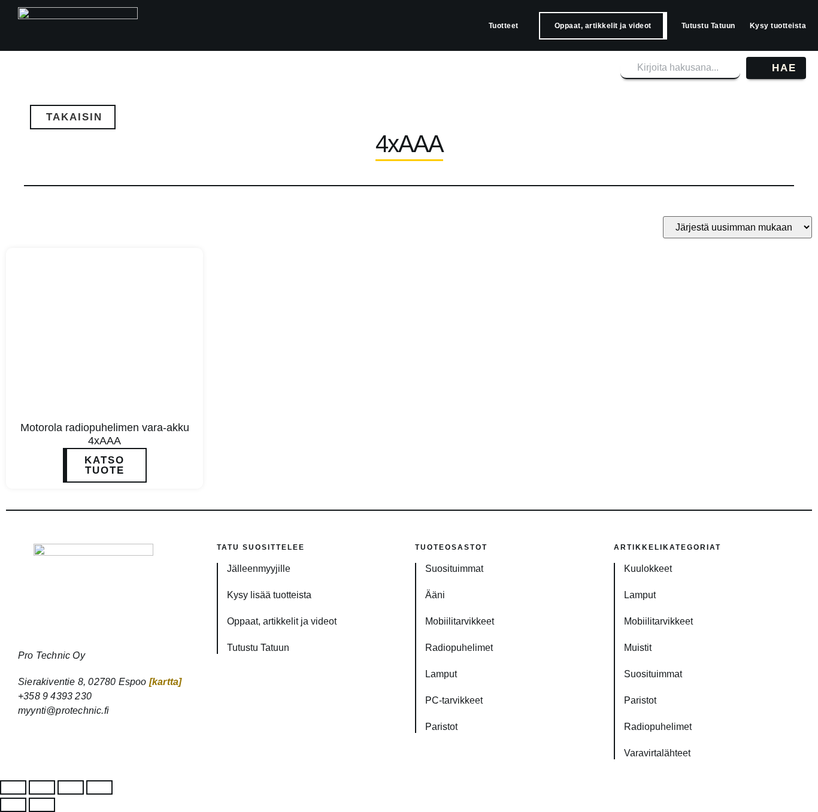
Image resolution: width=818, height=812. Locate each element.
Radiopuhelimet (459, 648)
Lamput (441, 674)
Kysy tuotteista (778, 26)
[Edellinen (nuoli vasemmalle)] (13, 805)
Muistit (638, 648)
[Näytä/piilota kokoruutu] (42, 787)
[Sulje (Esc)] (99, 787)
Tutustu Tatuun (708, 26)
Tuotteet (504, 26)
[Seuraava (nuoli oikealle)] (42, 805)
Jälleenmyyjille (258, 568)
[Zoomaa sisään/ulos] (13, 787)
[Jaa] (70, 787)
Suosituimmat (454, 568)
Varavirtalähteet (657, 753)
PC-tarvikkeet (454, 700)
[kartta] (165, 682)
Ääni (435, 595)
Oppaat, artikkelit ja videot (603, 26)
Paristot (441, 727)
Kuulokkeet (648, 568)
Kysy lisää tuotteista (269, 595)
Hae (784, 68)
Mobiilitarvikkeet (459, 621)
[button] (73, 117)
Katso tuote (104, 465)
